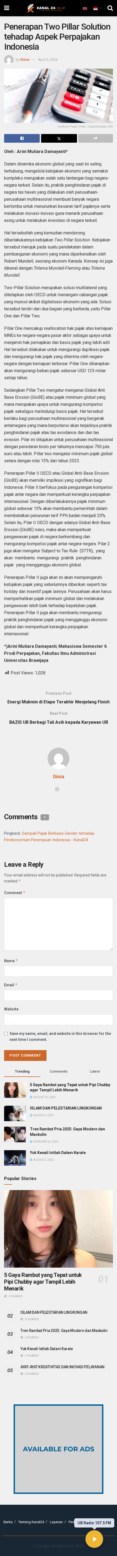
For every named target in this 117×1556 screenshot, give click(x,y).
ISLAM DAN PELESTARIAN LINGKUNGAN (66, 1108)
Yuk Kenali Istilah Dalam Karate (58, 1152)
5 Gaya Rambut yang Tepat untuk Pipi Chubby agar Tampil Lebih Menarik (43, 1282)
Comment (15, 892)
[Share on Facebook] (22, 138)
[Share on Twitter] (59, 138)
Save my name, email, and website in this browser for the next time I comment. (60, 1036)
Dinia (24, 60)
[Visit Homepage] (45, 8)
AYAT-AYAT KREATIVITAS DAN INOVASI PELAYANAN (62, 1367)
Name (11, 960)
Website (11, 1009)
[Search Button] (110, 8)
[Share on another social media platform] (95, 138)
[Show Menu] (6, 8)
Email (11, 984)
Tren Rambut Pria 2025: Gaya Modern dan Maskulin (63, 1330)
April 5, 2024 (47, 60)
